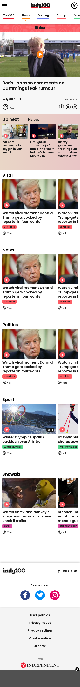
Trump (61, 15)
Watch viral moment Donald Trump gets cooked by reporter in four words (27, 217)
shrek (7, 525)
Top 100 (8, 15)
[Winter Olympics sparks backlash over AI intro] (29, 419)
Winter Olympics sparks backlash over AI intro (23, 439)
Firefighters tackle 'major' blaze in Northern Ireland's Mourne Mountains (42, 149)
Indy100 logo (40, 5)
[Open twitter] (40, 595)
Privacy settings (40, 630)
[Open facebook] (25, 595)
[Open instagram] (55, 595)
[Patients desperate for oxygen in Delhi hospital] (15, 131)
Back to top (70, 570)
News (26, 15)
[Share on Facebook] (61, 106)
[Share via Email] (74, 106)
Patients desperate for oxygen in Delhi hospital (12, 147)
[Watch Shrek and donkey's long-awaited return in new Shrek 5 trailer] (29, 493)
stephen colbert (68, 525)
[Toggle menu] (6, 5)
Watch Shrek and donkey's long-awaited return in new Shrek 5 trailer (26, 516)
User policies (40, 615)
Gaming (43, 15)
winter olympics (12, 446)
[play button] (40, 54)
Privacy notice (40, 623)
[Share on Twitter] (68, 106)
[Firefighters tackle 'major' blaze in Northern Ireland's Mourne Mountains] (43, 131)
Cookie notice (40, 638)
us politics (9, 227)
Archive (40, 646)
